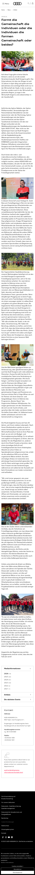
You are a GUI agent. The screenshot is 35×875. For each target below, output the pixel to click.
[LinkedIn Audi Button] (11, 837)
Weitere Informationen (7, 862)
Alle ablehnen (17, 869)
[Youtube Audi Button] (8, 837)
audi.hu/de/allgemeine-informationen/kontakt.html (13, 771)
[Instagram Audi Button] (5, 837)
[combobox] (28, 4)
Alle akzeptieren (17, 872)
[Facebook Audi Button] (2, 837)
